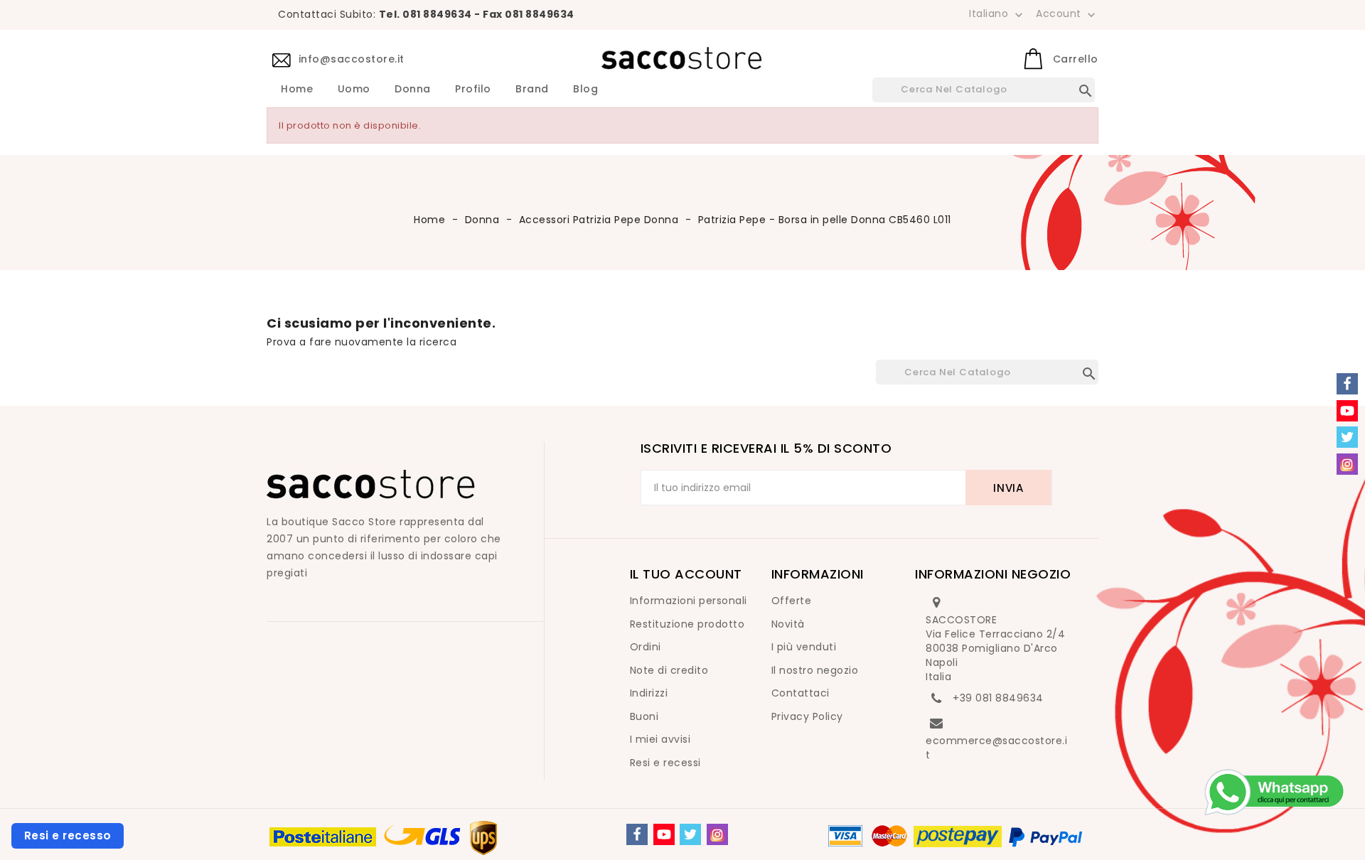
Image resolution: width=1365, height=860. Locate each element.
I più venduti (804, 647)
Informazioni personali (688, 600)
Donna (413, 89)
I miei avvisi (660, 739)
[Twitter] (690, 834)
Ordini (645, 647)
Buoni (644, 716)
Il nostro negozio (815, 670)
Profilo (473, 89)
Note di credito (669, 670)
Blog (585, 89)
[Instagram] (717, 834)
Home (297, 89)
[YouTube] (664, 834)
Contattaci (800, 693)
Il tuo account (686, 574)
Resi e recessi (665, 763)
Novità (788, 624)
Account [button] (1067, 14)
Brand (532, 89)
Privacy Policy (807, 716)
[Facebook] (637, 834)
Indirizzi (649, 693)
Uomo (354, 89)
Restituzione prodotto (687, 624)
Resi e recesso (68, 835)
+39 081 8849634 (998, 698)
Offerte (791, 600)
